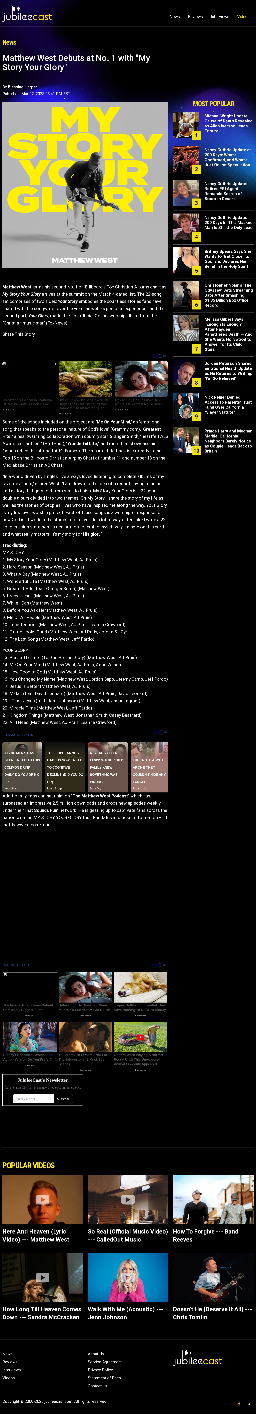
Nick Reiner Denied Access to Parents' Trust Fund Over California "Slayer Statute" (228, 405)
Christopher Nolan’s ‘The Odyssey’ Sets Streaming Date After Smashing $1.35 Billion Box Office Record (229, 295)
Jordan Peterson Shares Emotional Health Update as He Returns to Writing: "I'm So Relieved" (228, 371)
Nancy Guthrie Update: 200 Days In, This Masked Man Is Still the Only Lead (229, 222)
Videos (243, 16)
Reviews (195, 16)
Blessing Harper (22, 87)
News (175, 16)
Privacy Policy (100, 1370)
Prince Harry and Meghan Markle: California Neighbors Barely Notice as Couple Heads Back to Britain (229, 441)
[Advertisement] (213, 75)
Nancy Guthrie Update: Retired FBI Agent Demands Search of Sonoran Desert (226, 191)
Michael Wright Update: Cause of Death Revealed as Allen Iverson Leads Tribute (229, 123)
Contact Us (97, 1386)
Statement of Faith (104, 1378)
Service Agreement (105, 1362)
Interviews (220, 16)
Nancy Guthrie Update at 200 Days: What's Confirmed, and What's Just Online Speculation (228, 157)
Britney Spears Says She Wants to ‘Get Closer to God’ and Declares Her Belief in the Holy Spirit (228, 259)
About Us (96, 1354)
